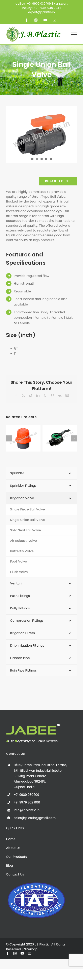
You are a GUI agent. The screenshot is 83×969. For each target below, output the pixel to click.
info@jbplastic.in (26, 810)
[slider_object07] (33, 725)
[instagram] (15, 953)
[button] (9, 438)
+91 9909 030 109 (26, 794)
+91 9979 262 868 (27, 802)
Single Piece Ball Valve (55, 431)
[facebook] (7, 953)
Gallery (28, 434)
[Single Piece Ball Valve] (60, 438)
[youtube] (22, 953)
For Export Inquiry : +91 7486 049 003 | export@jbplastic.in (45, 8)
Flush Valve (19, 434)
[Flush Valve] (23, 438)
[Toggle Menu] (74, 34)
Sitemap (30, 949)
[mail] (29, 953)
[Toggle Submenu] (70, 473)
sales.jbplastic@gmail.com (35, 818)
